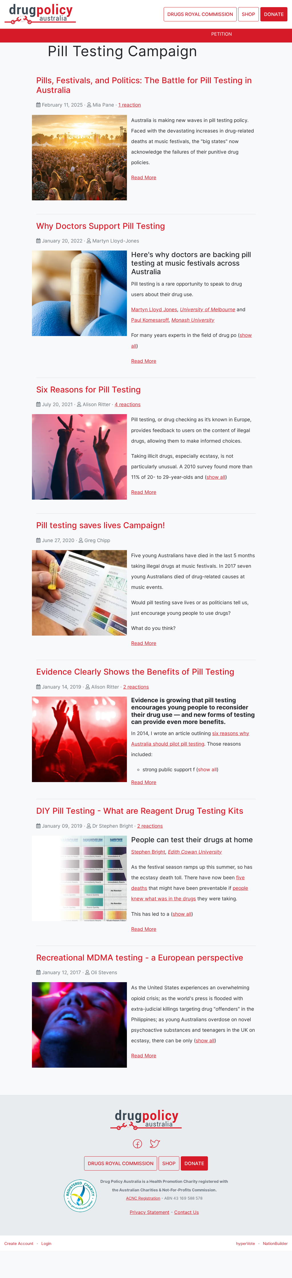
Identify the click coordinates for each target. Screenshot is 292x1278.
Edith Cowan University (195, 852)
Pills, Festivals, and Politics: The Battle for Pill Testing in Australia (144, 85)
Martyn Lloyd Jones (154, 309)
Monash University (192, 320)
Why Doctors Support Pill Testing (100, 226)
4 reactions (128, 404)
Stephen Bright (148, 852)
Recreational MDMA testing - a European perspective (139, 957)
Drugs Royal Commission (200, 14)
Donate (274, 14)
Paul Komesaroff (150, 320)
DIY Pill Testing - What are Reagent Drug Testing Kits (139, 811)
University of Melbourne (207, 309)
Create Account (18, 1243)
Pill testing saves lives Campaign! (100, 525)
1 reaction (129, 105)
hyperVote (245, 1243)
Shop (248, 14)
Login (46, 1243)
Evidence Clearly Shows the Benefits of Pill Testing (135, 672)
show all (215, 477)
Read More (143, 177)
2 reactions (136, 687)
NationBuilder (275, 1243)
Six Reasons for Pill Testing (88, 389)
